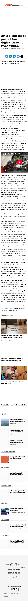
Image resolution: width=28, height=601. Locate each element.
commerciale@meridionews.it (17, 576)
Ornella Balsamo (11, 48)
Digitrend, (3, 340)
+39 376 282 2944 (16, 573)
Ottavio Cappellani (15, 545)
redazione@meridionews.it (15, 570)
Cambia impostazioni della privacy (14, 584)
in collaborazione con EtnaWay (17, 528)
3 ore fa (6, 363)
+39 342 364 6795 (16, 572)
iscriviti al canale (14, 63)
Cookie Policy (7, 596)
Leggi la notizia (13, 423)
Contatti (5, 593)
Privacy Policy (14, 593)
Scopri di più (22, 567)
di (10, 460)
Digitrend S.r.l (19, 579)
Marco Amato (14, 460)
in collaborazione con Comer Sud (18, 512)
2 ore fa (6, 340)
